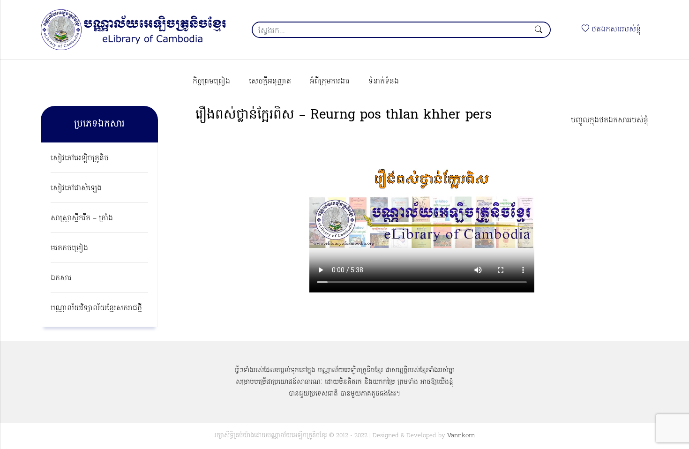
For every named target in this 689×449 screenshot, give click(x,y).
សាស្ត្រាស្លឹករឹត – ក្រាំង (82, 218)
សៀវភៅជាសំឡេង (76, 188)
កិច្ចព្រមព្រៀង (211, 81)
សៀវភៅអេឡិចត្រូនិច (80, 158)
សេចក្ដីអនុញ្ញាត (270, 81)
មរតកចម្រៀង (69, 248)
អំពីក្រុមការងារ (330, 81)
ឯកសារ (61, 278)
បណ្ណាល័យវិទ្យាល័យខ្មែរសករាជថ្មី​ (96, 308)
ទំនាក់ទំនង (383, 81)
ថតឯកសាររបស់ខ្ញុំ (615, 29)
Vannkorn (461, 435)
